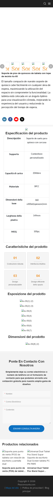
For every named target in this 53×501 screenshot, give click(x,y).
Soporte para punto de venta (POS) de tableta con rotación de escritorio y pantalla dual (13, 470)
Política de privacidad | (33, 488)
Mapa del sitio (12, 488)
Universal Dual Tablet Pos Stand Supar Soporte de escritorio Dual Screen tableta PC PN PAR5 (38, 470)
